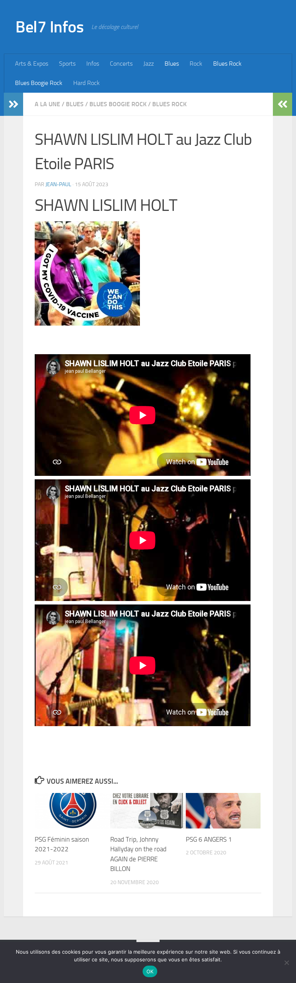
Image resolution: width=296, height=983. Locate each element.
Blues (172, 63)
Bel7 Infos (49, 27)
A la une (47, 104)
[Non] (286, 962)
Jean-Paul (58, 184)
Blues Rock (227, 63)
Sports (67, 63)
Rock (196, 63)
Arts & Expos (31, 63)
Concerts (121, 63)
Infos (92, 63)
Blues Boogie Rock (38, 83)
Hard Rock (86, 83)
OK (150, 971)
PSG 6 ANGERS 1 (209, 839)
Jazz (148, 63)
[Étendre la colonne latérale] (13, 104)
